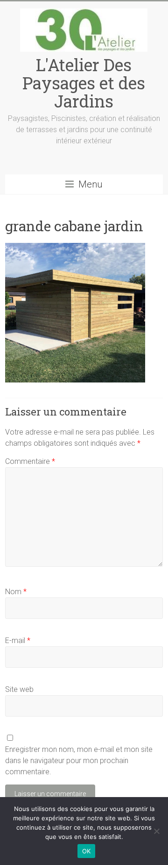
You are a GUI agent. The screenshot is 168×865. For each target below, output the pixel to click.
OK (86, 851)
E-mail (17, 640)
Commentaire (30, 461)
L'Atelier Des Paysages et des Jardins (83, 83)
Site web (19, 689)
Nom (16, 591)
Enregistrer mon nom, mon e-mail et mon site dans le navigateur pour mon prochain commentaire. (79, 760)
